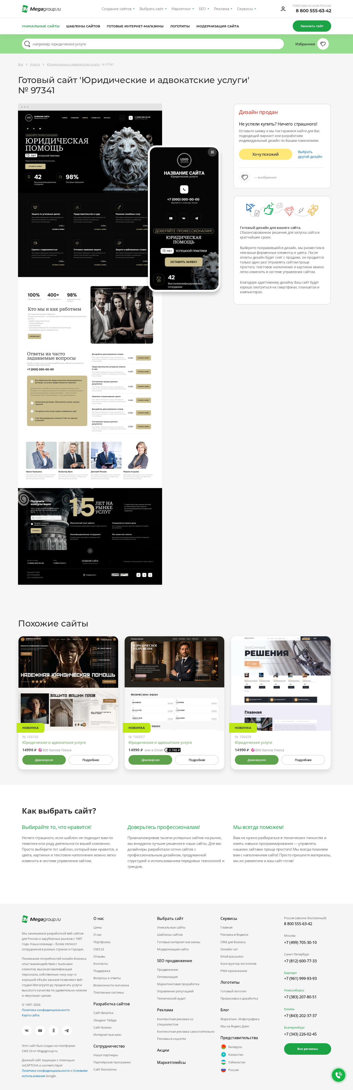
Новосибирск (294, 990)
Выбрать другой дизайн (310, 154)
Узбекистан (236, 1062)
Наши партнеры (105, 1055)
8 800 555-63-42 (313, 10)
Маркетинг (181, 9)
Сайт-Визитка (103, 1013)
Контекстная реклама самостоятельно (185, 1031)
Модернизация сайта (217, 26)
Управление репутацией (175, 991)
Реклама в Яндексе (234, 934)
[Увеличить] (109, 710)
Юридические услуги (253, 742)
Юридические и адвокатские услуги (54, 742)
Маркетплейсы (171, 1062)
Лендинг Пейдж (105, 1020)
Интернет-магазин (107, 1034)
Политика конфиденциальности (46, 1010)
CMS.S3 (98, 949)
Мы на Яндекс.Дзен (234, 1026)
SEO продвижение (174, 960)
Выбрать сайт (152, 9)
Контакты (100, 963)
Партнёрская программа (112, 1062)
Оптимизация (167, 977)
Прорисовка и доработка (239, 998)
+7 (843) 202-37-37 (300, 1015)
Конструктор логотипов (238, 963)
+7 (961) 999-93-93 (300, 978)
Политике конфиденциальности (46, 1070)
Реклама (221, 9)
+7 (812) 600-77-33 (300, 961)
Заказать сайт (311, 26)
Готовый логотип (233, 991)
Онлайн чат (229, 949)
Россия (233, 1070)
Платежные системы (108, 992)
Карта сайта (30, 1015)
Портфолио (101, 942)
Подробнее (90, 760)
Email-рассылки (231, 956)
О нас (97, 934)
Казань (289, 1009)
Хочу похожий (265, 154)
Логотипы (180, 26)
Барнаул (290, 973)
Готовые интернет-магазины (135, 26)
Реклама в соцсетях (171, 1038)
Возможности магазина (111, 985)
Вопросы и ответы (107, 978)
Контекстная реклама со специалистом (175, 1021)
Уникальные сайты (41, 26)
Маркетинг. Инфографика (239, 1019)
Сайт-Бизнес (102, 1027)
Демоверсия (44, 760)
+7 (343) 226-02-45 (300, 1034)
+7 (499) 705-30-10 (300, 942)
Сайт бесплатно (105, 1069)
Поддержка (101, 971)
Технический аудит (171, 998)
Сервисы (245, 9)
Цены (97, 927)
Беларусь (235, 1047)
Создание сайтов (117, 9)
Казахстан (235, 1054)
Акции (163, 1050)
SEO (202, 9)
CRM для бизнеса (233, 942)
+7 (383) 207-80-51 (300, 997)
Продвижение (167, 969)
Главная (226, 927)
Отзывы (99, 956)
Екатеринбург (294, 1027)
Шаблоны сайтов (83, 26)
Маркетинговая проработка (178, 984)
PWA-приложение (233, 971)
